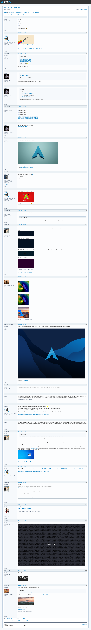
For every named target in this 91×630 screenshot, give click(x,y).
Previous (8, 14)
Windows (32, 448)
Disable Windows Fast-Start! (38, 48)
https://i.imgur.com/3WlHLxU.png (24, 487)
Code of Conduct (21, 181)
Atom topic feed (84, 624)
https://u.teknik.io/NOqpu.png (25, 61)
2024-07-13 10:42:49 (22, 520)
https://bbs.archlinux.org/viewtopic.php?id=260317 (57, 468)
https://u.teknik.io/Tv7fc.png (25, 59)
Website (7, 184)
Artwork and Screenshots (15, 12)
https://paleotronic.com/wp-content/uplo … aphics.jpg (28, 45)
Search (11, 7)
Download (87, 1)
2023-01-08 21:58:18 (22, 210)
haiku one (23, 491)
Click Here (26, 380)
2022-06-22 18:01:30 (22, 53)
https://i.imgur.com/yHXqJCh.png (78, 468)
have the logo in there (35, 411)
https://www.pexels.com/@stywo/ (43, 594)
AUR (82, 1)
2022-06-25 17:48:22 (22, 86)
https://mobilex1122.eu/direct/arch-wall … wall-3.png (28, 118)
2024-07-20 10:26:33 (22, 570)
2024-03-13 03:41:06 (22, 384)
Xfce (19, 272)
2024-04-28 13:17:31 (22, 431)
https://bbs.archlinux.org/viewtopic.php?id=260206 (36, 468)
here (32, 174)
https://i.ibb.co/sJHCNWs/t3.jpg (26, 75)
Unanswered (85, 9)
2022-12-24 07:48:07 (22, 171)
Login (19, 7)
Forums (64, 1)
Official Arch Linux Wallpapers (31, 12)
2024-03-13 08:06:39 (22, 404)
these (74, 446)
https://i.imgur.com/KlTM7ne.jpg (26, 167)
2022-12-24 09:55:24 (22, 188)
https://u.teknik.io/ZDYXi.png (25, 58)
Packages (58, 1)
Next (24, 14)
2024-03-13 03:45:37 (22, 394)
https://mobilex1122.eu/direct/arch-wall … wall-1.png (28, 116)
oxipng (24, 212)
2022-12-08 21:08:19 (22, 123)
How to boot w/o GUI (28, 48)
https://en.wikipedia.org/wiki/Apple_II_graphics (27, 44)
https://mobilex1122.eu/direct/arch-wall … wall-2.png (28, 117)
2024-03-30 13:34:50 (22, 420)
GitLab (72, 1)
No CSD (22, 272)
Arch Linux (7, 2)
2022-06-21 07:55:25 (22, 32)
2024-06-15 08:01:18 (22, 504)
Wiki (68, 1)
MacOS (36, 448)
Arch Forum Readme (28, 272)
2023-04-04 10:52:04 (22, 224)
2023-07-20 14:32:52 (22, 276)
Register (15, 7)
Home (53, 1)
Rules (8, 7)
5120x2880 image (21, 609)
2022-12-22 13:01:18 (22, 137)
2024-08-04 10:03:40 (22, 585)
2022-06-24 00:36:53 (22, 70)
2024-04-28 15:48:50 (22, 482)
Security (77, 1)
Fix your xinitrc (46, 48)
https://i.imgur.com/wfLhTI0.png (26, 166)
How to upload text (21, 48)
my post (46, 446)
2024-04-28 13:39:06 (22, 466)
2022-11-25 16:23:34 (22, 106)
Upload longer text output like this (24, 514)
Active (81, 9)
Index (5, 7)
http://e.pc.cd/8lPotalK (24, 78)
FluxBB (85, 625)
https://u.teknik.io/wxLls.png (25, 60)
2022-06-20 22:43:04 (22, 16)
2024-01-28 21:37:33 (22, 324)
